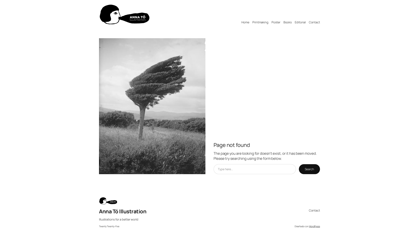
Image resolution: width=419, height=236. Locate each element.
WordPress (314, 226)
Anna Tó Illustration (122, 211)
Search (309, 169)
